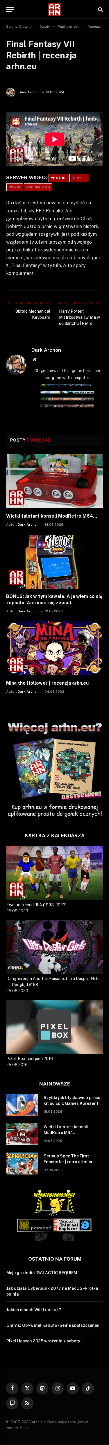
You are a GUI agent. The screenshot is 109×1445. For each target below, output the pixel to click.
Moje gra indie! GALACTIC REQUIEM (41, 1272)
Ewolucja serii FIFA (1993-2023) (36, 905)
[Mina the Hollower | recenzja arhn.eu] (54, 648)
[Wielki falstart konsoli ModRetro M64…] (54, 481)
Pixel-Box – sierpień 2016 (29, 1058)
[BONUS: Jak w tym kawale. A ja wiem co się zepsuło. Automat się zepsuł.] (54, 562)
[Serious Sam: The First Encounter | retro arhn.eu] (22, 1163)
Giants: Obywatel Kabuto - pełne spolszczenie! (52, 1325)
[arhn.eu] (54, 9)
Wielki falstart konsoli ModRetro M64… (51, 516)
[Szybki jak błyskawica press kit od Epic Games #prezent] (22, 1105)
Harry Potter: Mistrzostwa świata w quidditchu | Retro (79, 317)
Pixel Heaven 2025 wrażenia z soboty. (43, 1341)
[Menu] (10, 9)
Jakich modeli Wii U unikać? (33, 1309)
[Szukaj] (100, 9)
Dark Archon (29, 92)
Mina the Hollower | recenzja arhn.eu (47, 683)
